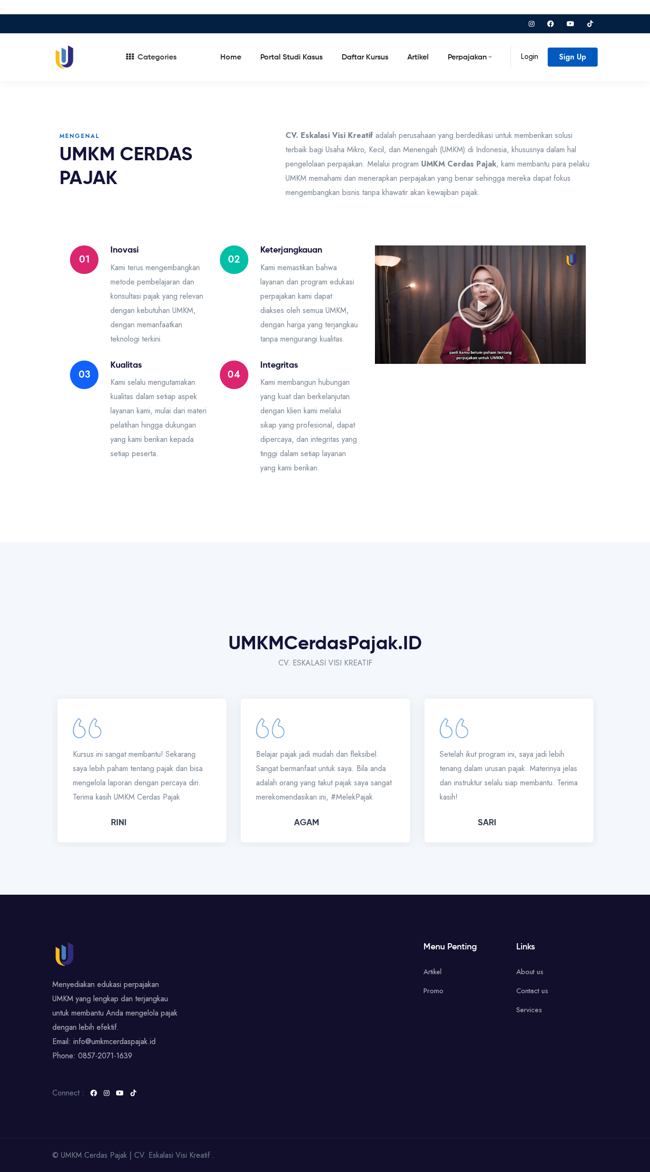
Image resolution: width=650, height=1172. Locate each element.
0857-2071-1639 (105, 1055)
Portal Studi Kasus (291, 57)
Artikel (418, 57)
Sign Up (572, 56)
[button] (480, 305)
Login (529, 56)
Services (529, 1010)
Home (230, 57)
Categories (157, 57)
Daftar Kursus (365, 57)
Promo (433, 991)
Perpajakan (467, 57)
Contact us (532, 991)
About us (529, 972)
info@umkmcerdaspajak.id (114, 1041)
